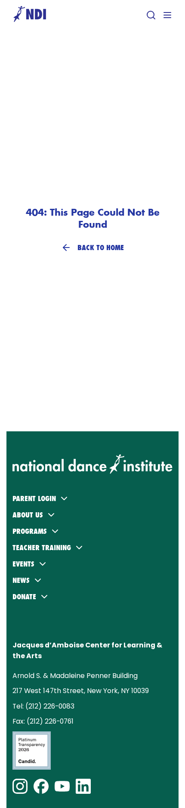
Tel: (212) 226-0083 (43, 706)
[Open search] (151, 15)
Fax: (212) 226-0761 (43, 721)
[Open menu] (167, 15)
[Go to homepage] (29, 15)
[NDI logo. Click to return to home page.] (92, 458)
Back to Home (100, 247)
